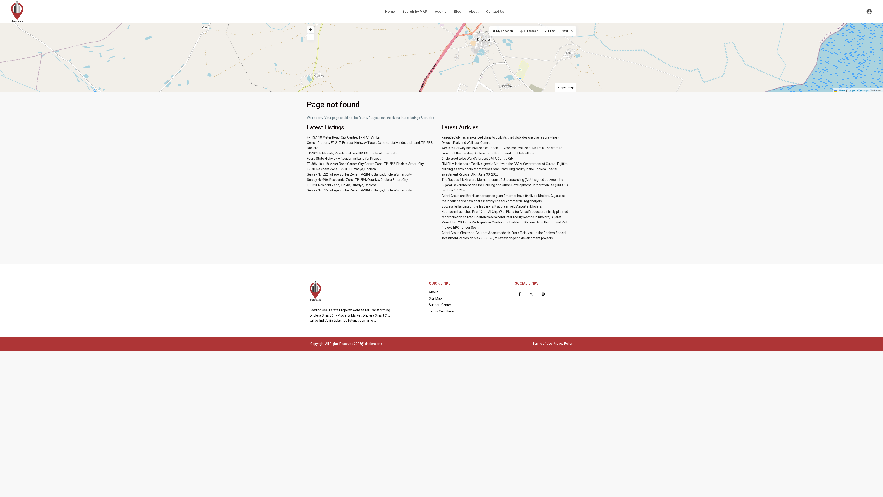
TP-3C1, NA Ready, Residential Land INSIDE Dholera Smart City (352, 153)
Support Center (440, 305)
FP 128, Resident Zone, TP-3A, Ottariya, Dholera (341, 185)
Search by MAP (414, 11)
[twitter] (531, 294)
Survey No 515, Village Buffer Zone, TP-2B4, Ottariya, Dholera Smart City (359, 190)
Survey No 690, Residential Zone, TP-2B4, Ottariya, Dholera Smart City (357, 180)
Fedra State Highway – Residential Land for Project (344, 158)
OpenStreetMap (859, 90)
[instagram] (543, 294)
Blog (457, 11)
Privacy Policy (563, 343)
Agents (440, 11)
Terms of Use (542, 343)
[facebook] (519, 294)
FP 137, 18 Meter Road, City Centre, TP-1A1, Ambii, (343, 137)
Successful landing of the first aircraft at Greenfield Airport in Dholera (492, 206)
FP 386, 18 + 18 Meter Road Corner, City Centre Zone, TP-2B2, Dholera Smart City (365, 164)
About (474, 11)
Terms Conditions (441, 311)
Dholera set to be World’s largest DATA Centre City (478, 158)
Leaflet (841, 90)
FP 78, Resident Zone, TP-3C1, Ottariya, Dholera (341, 169)
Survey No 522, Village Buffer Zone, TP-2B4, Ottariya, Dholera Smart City (359, 174)
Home (390, 11)
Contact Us (495, 11)
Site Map (435, 298)
